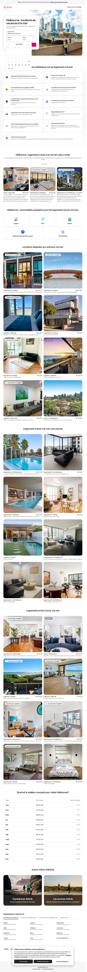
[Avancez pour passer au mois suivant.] (28, 44)
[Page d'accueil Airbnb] (7, 7)
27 (22, 65)
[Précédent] (40, 164)
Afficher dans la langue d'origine (59, 2)
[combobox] (21, 34)
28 (25, 65)
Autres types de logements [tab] (28, 917)
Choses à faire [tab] (64, 917)
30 (9, 68)
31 (12, 68)
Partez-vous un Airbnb (74, 7)
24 (12, 65)
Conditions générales (48, 969)
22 (29, 61)
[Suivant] (45, 164)
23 (9, 65)
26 (19, 65)
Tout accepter (24, 961)
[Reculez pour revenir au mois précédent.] (9, 44)
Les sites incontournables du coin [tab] (48, 917)
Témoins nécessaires (43, 961)
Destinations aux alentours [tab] (10, 917)
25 (15, 65)
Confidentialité (36, 969)
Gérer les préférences (62, 961)
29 (29, 65)
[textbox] (14, 39)
